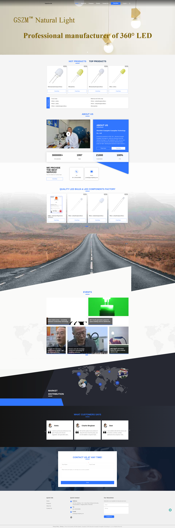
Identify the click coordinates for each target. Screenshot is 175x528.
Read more (103, 148)
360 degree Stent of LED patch (98, 103)
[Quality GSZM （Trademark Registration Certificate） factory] (56, 204)
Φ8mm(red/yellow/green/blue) (58, 98)
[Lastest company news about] (56, 340)
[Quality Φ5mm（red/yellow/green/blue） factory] (97, 204)
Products (91, 3)
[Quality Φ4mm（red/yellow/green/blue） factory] (77, 204)
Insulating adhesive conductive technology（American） (65, 101)
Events (98, 3)
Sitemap (62, 526)
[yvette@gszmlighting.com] (170, 510)
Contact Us (105, 3)
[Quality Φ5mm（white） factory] (118, 76)
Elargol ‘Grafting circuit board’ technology (61, 103)
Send (87, 482)
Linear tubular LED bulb (96, 106)
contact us (109, 516)
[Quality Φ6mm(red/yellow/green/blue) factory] (98, 76)
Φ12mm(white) (94, 98)
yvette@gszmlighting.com (78, 513)
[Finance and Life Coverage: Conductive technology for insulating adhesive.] (68, 134)
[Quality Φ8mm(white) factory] (77, 76)
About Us (83, 3)
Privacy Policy (56, 526)
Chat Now (115, 3)
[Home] (48, 3)
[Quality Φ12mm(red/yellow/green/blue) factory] (57, 76)
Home (76, 3)
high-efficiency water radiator (58, 106)
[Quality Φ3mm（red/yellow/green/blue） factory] (118, 204)
